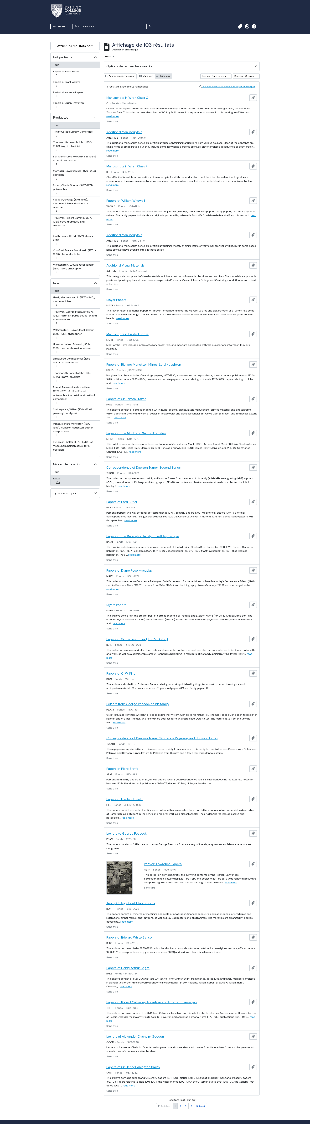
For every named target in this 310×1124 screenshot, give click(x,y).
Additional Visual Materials (125, 265)
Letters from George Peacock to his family (137, 704)
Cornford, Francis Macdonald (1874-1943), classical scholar (74, 254)
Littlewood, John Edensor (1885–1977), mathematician (72, 362)
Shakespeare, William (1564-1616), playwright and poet (72, 413)
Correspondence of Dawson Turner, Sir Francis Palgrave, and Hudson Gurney (162, 738)
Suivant (200, 1106)
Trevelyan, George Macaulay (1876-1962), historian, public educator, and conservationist (75, 317)
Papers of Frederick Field (124, 799)
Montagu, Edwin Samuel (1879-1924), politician (74, 174)
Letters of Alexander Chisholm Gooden (135, 1036)
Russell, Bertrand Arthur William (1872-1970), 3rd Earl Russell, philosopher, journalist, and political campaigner (74, 394)
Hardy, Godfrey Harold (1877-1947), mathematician (74, 301)
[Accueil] (68, 11)
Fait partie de (62, 57)
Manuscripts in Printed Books (127, 334)
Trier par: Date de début (215, 76)
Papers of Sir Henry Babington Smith (133, 1067)
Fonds (61, 480)
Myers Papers (116, 605)
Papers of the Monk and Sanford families (136, 433)
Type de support (65, 493)
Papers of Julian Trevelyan (68, 104)
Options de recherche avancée (129, 66)
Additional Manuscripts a (124, 235)
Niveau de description (69, 464)
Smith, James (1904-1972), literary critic (73, 239)
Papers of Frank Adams (66, 84)
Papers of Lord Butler (121, 502)
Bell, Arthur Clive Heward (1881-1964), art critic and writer (74, 160)
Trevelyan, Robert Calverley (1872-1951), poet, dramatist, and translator (73, 223)
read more (112, 116)
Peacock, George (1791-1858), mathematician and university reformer (70, 205)
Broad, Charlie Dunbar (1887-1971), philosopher (73, 189)
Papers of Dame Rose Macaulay (129, 570)
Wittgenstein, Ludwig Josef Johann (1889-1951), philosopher (73, 268)
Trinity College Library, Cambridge (73, 133)
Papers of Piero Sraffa (66, 73)
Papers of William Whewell (125, 201)
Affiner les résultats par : (75, 46)
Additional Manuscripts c (124, 132)
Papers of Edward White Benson (130, 937)
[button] (239, 26)
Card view (147, 75)
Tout (56, 65)
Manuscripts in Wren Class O (127, 98)
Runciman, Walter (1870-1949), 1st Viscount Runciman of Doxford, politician (73, 447)
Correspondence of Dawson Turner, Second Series (143, 467)
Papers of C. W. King (120, 673)
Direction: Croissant (245, 76)
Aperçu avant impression (121, 75)
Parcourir (59, 26)
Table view (165, 75)
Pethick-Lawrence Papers (68, 94)
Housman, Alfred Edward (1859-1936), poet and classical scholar (72, 348)
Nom (56, 283)
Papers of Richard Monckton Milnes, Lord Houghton (143, 364)
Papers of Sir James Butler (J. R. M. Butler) (137, 639)
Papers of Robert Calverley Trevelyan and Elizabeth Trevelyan (151, 1002)
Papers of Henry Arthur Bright (128, 968)
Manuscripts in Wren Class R (127, 166)
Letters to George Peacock (126, 833)
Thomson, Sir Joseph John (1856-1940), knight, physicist (73, 146)
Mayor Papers (116, 300)
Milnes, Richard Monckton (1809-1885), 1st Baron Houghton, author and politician (73, 429)
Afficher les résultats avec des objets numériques (228, 86)
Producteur (61, 117)
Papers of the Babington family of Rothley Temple (142, 536)
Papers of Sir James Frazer (126, 399)
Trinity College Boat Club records (130, 903)
